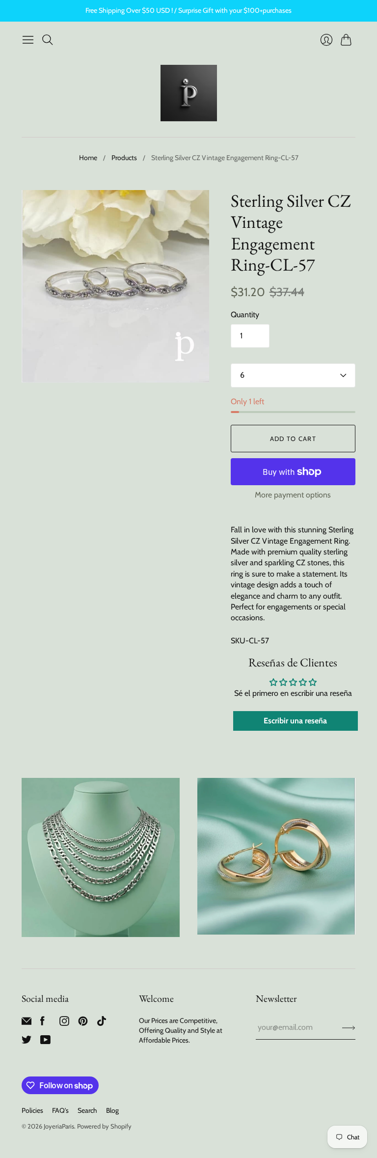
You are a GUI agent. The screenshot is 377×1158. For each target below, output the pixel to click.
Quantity (245, 314)
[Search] (47, 39)
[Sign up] (348, 1027)
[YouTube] (45, 1042)
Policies (32, 1110)
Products (124, 157)
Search (87, 1110)
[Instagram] (64, 1023)
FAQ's (60, 1110)
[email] (26, 1023)
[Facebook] (42, 1023)
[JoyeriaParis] (189, 93)
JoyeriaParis (59, 1126)
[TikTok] (102, 1023)
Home (88, 157)
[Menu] (28, 39)
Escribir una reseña (295, 720)
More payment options (293, 494)
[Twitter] (26, 1042)
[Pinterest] (83, 1023)
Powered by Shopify (104, 1126)
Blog (112, 1110)
